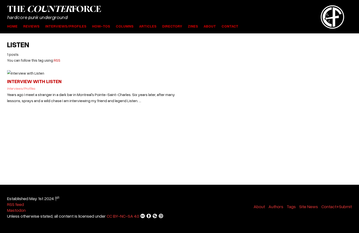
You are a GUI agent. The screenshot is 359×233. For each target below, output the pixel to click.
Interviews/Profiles (65, 26)
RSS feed (15, 204)
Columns (125, 26)
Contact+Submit (336, 206)
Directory (172, 26)
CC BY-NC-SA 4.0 (123, 216)
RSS (57, 60)
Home (12, 26)
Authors (275, 206)
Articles (148, 26)
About (210, 26)
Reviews (31, 26)
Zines (193, 26)
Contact (230, 26)
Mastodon (16, 210)
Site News (308, 206)
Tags (291, 206)
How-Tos (101, 26)
